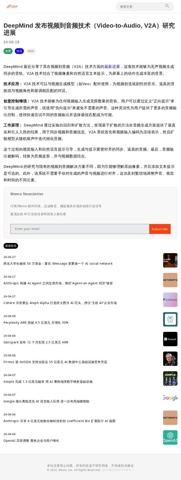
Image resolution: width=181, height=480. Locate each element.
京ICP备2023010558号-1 (118, 470)
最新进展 (112, 66)
